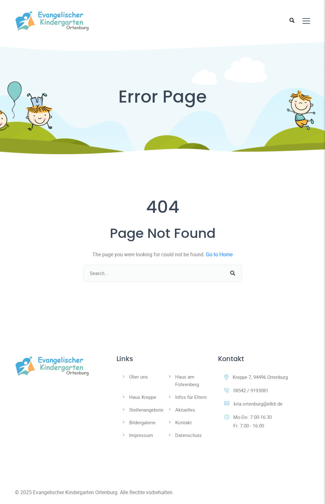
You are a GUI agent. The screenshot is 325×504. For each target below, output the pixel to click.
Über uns (138, 376)
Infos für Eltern (191, 397)
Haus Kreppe (142, 397)
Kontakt (183, 422)
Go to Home (219, 254)
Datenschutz (188, 435)
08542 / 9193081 (250, 390)
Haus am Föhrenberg (187, 380)
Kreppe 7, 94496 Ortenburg (260, 377)
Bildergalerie (142, 422)
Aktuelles (185, 410)
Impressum (141, 435)
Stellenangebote (146, 410)
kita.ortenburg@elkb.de (258, 403)
